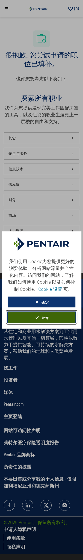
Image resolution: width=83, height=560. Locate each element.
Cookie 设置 (50, 289)
